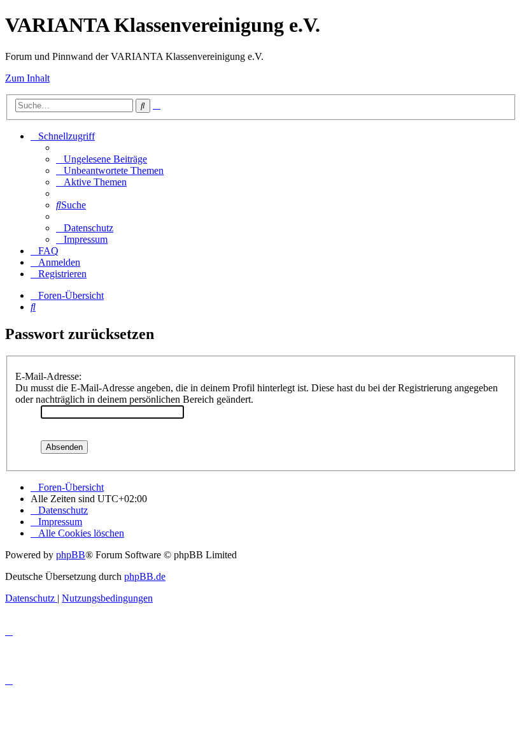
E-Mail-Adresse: (48, 376)
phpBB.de (145, 576)
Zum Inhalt (27, 78)
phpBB (70, 554)
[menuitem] (101, 159)
